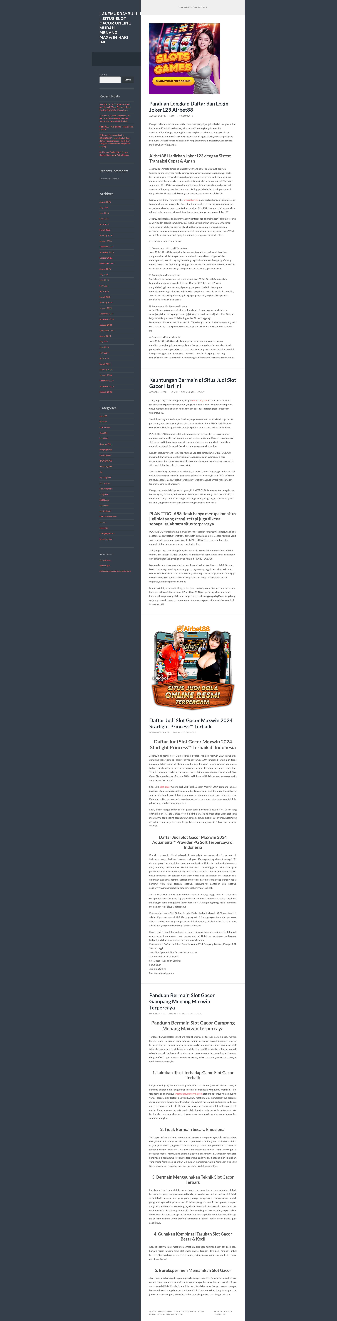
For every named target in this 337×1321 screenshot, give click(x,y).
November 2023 (107, 386)
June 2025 (104, 280)
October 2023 (106, 392)
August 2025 (105, 269)
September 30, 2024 (159, 732)
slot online (104, 505)
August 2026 (105, 202)
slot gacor (104, 494)
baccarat (103, 421)
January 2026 (106, 241)
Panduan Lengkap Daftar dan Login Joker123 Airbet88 (188, 106)
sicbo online (105, 483)
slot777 (103, 522)
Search (103, 75)
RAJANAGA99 (106, 461)
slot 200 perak (106, 488)
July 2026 (104, 207)
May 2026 (104, 218)
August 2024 (105, 336)
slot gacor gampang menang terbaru (115, 571)
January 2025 (106, 308)
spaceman (104, 528)
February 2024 (106, 369)
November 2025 (107, 252)
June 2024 (104, 347)
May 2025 (104, 286)
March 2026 (105, 230)
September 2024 (107, 330)
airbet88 (103, 416)
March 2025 (105, 297)
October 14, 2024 (158, 392)
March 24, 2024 (157, 1014)
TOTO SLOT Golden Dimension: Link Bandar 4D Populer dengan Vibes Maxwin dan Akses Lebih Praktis (115, 118)
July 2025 (104, 274)
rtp (101, 472)
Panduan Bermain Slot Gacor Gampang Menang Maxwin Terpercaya (182, 1001)
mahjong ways (106, 449)
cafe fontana (105, 427)
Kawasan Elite (106, 444)
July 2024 (104, 341)
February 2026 (106, 235)
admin (172, 116)
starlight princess (107, 533)
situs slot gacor (200, 400)
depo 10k (104, 433)
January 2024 (106, 375)
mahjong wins (105, 455)
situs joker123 (191, 199)
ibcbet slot (104, 438)
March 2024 (105, 364)
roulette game (106, 466)
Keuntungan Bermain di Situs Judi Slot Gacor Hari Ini (192, 383)
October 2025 (106, 258)
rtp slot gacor (105, 477)
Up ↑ (225, 1314)
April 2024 (104, 358)
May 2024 (104, 353)
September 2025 (107, 263)
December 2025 (107, 246)
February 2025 (106, 302)
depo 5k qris (105, 565)
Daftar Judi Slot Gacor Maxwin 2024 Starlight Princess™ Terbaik (191, 723)
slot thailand (105, 511)
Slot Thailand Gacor (108, 516)
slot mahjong (105, 560)
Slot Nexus (104, 500)
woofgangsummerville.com (189, 1093)
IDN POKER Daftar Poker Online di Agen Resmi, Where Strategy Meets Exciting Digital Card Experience (115, 107)
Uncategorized (106, 539)
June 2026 (104, 213)
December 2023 (107, 380)
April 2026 (104, 224)
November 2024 (107, 319)
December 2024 (107, 313)
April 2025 (104, 291)
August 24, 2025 (157, 116)
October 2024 (106, 325)
